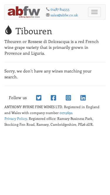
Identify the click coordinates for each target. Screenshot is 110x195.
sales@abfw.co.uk (64, 15)
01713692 (66, 112)
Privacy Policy (15, 118)
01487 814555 (60, 9)
